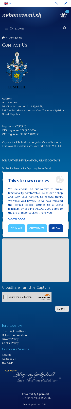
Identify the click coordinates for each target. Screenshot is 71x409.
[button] (7, 3)
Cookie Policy (16, 218)
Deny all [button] (16, 228)
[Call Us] (56, 3)
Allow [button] (56, 228)
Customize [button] (36, 228)
